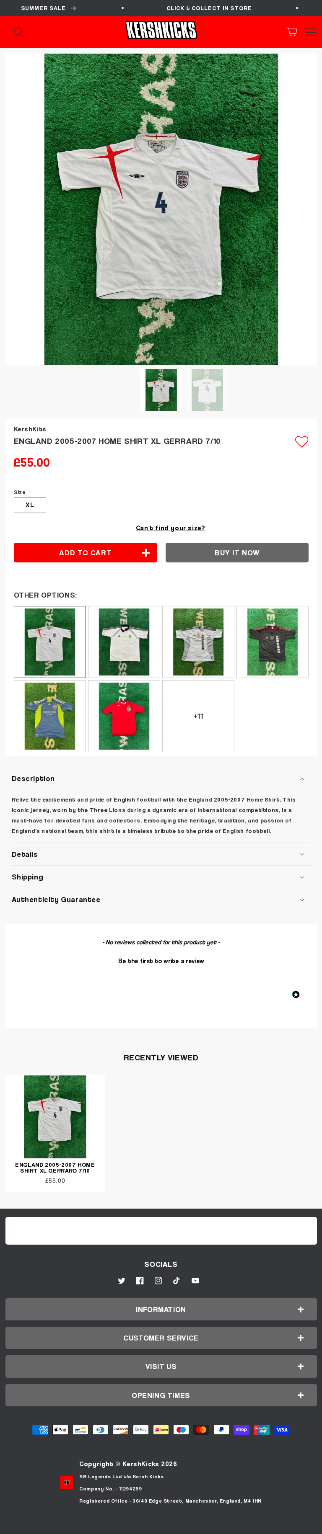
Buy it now (237, 552)
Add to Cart (161, 1524)
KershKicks (140, 1464)
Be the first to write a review (161, 960)
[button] (294, 32)
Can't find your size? (170, 528)
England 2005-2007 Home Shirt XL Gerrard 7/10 (55, 1167)
